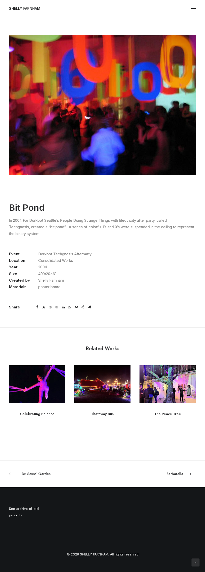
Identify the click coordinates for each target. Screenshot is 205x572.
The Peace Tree (167, 413)
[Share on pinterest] (57, 307)
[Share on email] (89, 307)
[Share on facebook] (37, 307)
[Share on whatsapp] (70, 307)
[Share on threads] (50, 307)
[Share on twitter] (44, 307)
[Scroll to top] (196, 562)
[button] (193, 8)
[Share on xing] (83, 307)
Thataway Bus (102, 413)
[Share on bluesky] (76, 307)
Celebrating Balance (37, 413)
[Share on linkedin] (63, 307)
